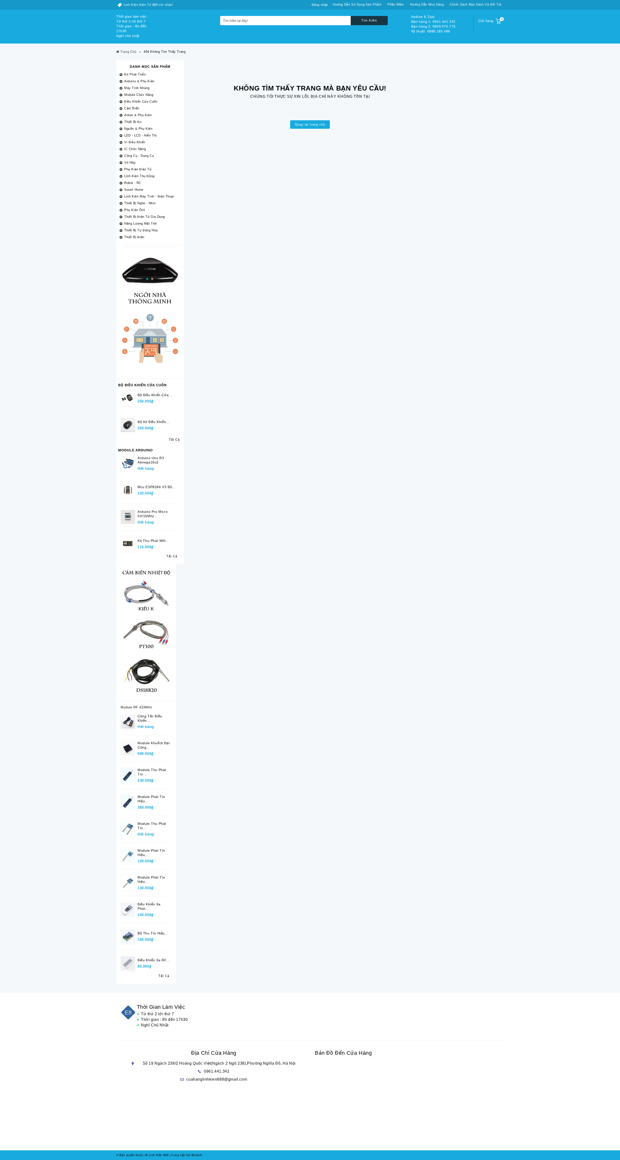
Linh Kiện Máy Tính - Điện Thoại (149, 196)
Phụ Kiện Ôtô (134, 210)
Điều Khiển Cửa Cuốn (140, 101)
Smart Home (133, 189)
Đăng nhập (320, 5)
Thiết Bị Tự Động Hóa (141, 230)
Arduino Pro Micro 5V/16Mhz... (153, 514)
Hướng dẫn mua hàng (427, 4)
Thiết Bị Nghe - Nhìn (140, 203)
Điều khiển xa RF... (153, 960)
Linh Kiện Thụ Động (139, 176)
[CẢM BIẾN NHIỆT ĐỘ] (146, 632)
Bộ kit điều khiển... (153, 422)
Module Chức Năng (139, 95)
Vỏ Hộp (130, 162)
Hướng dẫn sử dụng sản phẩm (357, 4)
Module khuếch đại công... (154, 745)
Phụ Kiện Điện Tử (138, 169)
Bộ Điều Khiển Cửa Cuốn (142, 385)
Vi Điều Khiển (134, 142)
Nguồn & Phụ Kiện (138, 128)
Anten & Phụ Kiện (138, 115)
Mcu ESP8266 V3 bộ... (156, 487)
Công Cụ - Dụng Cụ (139, 156)
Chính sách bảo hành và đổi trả (475, 4)
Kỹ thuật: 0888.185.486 (430, 31)
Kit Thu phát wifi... (153, 541)
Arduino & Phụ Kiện (139, 81)
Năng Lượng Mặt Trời (140, 223)
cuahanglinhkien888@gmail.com (216, 1079)
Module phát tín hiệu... (151, 799)
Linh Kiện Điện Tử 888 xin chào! (148, 5)
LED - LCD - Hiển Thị (140, 135)
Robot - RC (132, 183)
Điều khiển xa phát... (149, 906)
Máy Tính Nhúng (136, 88)
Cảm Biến (131, 108)
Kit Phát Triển (135, 74)
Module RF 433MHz (136, 707)
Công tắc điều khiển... (150, 718)
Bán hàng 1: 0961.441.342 (433, 21)
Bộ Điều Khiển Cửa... (155, 395)
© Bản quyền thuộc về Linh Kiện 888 (142, 1155)
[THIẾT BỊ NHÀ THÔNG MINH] (150, 311)
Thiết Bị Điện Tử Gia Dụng (144, 217)
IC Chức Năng (135, 149)
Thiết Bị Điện (134, 237)
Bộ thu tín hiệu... (153, 933)
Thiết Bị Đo (133, 122)
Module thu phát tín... (152, 772)
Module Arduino (135, 450)
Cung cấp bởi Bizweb (186, 1155)
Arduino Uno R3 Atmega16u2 (151, 460)
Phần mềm (396, 4)
